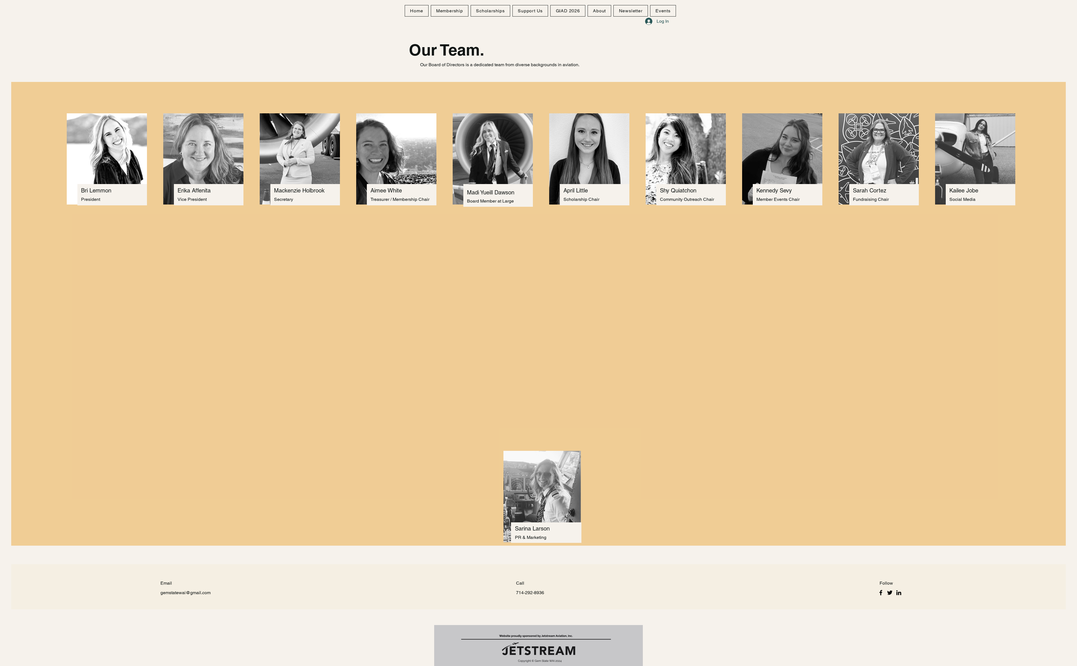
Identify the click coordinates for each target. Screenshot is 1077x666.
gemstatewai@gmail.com (185, 592)
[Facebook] (880, 592)
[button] (599, 11)
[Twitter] (889, 592)
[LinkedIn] (898, 592)
